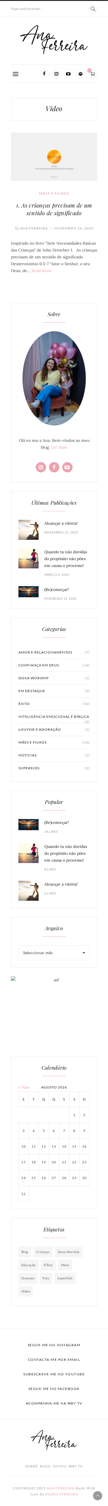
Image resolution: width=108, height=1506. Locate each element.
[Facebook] (44, 73)
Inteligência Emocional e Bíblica (54, 718)
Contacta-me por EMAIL (54, 1359)
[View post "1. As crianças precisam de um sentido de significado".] (54, 157)
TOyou (60, 1466)
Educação (28, 1265)
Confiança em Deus (54, 665)
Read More (41, 270)
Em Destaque (54, 691)
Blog (24, 1252)
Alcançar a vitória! (61, 523)
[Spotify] (80, 73)
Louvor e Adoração (54, 729)
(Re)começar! (56, 589)
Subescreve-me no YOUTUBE (54, 1374)
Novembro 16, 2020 (73, 228)
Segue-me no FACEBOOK (54, 1389)
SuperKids (54, 768)
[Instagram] (56, 73)
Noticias (54, 755)
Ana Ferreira (31, 228)
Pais (46, 1278)
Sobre (31, 1466)
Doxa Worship (54, 678)
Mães (65, 1265)
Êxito (54, 704)
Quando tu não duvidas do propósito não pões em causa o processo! (65, 558)
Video (25, 1291)
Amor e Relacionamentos (54, 652)
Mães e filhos (54, 193)
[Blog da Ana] (54, 40)
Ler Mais (59, 447)
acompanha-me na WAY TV (54, 1403)
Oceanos (28, 1278)
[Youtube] (68, 73)
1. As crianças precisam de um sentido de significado (54, 209)
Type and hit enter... (27, 9)
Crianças (43, 1252)
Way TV (76, 1466)
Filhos (48, 1265)
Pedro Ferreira (61, 1494)
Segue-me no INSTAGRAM (54, 1345)
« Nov (24, 1087)
